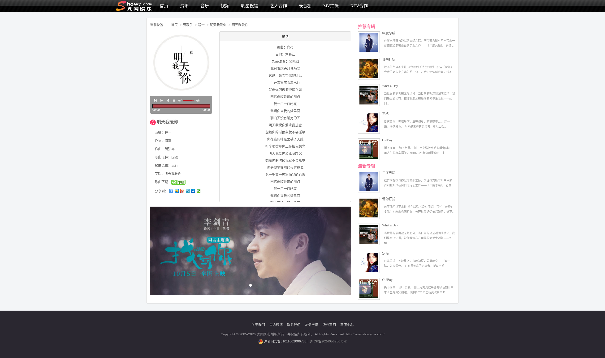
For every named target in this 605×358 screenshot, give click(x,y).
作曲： (160, 149)
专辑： (160, 173)
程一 (201, 25)
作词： (160, 140)
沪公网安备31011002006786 (285, 341)
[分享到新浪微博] (182, 191)
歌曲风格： (163, 165)
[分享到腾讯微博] (188, 191)
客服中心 (347, 325)
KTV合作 (359, 6)
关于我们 (258, 325)
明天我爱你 (218, 25)
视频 (225, 6)
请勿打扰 (388, 59)
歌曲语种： (163, 157)
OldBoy (387, 140)
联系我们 (293, 325)
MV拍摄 (331, 6)
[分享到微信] (199, 191)
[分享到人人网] (193, 191)
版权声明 (329, 325)
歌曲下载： (163, 182)
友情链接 (311, 325)
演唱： (160, 132)
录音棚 (305, 6)
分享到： (161, 191)
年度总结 (388, 33)
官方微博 (276, 325)
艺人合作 (278, 6)
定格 (385, 114)
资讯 (184, 6)
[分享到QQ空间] (177, 191)
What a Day (390, 86)
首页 (164, 6)
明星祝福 (249, 6)
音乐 (204, 6)
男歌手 (188, 25)
